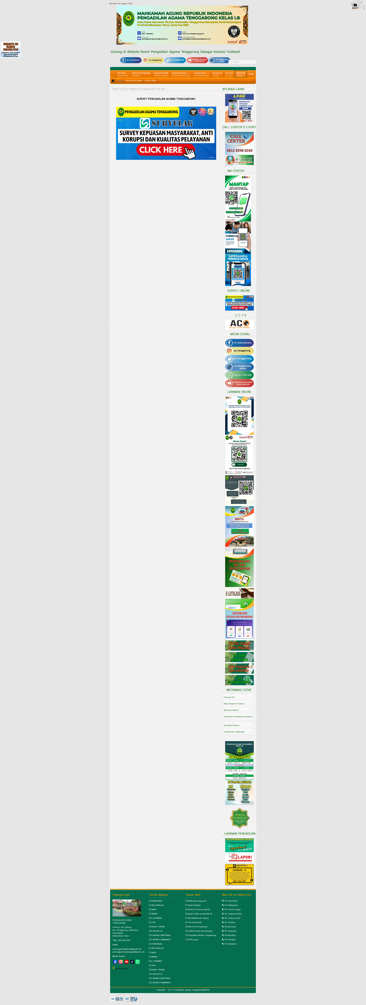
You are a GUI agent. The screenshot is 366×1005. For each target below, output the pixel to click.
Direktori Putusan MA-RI (199, 909)
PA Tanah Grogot (233, 909)
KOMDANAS (156, 901)
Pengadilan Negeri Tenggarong (202, 935)
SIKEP (153, 909)
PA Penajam (230, 939)
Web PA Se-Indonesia (197, 926)
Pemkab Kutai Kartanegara (200, 931)
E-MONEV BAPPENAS (161, 935)
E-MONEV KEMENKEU (161, 939)
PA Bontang (230, 926)
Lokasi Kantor (121, 968)
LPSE (153, 922)
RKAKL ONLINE (158, 926)
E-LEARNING (156, 918)
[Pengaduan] (239, 874)
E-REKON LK (157, 931)
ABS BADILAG (157, 905)
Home (120, 80)
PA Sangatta (230, 931)
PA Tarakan (230, 922)
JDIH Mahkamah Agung (198, 918)
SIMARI (154, 913)
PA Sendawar (231, 944)
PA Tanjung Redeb (233, 913)
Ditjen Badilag (194, 905)
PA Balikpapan (231, 905)
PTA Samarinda (195, 922)
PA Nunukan (230, 935)
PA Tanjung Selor (232, 918)
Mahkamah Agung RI (197, 901)
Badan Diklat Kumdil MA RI (200, 913)
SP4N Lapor (193, 939)
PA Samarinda (231, 901)
